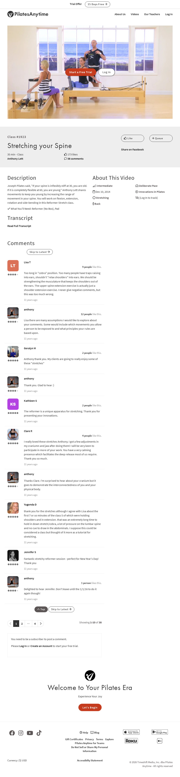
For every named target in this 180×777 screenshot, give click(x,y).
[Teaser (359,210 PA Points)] (13, 564)
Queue (158, 138)
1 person (86, 583)
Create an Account (41, 646)
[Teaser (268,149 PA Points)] (13, 412)
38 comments (75, 158)
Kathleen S (30, 400)
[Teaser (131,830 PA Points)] (13, 360)
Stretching (102, 197)
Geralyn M (30, 348)
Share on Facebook (132, 149)
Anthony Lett (15, 158)
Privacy (89, 739)
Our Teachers (152, 14)
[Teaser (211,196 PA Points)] (13, 516)
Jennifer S (30, 552)
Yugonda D (30, 504)
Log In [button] (106, 72)
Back (97, 203)
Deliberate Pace (148, 185)
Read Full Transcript (19, 226)
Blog (96, 732)
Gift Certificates (74, 739)
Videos (135, 14)
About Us (120, 14)
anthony (29, 309)
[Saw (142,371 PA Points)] (13, 274)
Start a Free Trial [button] (80, 72)
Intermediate (104, 185)
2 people (87, 352)
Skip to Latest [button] (38, 252)
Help (85, 732)
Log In (169, 14)
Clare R (28, 431)
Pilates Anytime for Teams (89, 743)
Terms (99, 739)
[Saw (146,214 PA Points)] (13, 321)
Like (130, 138)
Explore (109, 739)
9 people (87, 267)
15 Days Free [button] (96, 4)
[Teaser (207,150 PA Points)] (13, 443)
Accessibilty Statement (90, 760)
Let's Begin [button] (90, 707)
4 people (87, 435)
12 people (86, 314)
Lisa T (27, 262)
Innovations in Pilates (152, 191)
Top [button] (42, 609)
